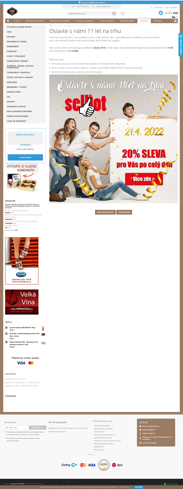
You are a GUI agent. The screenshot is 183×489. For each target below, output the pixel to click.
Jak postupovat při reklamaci (105, 435)
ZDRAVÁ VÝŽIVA (14, 92)
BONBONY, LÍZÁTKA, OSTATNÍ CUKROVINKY (20, 67)
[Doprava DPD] (117, 465)
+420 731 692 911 (148, 430)
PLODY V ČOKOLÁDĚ (16, 56)
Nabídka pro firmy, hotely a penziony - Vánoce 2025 (68, 428)
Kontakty (158, 20)
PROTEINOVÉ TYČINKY (17, 41)
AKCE (9, 32)
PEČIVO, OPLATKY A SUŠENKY (20, 77)
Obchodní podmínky (34, 20)
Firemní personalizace (57, 431)
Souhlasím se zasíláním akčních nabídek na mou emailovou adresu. (23, 439)
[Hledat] (114, 13)
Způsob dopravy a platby (103, 429)
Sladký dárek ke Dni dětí (15, 379)
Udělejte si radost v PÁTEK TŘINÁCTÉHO (21, 386)
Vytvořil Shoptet (172, 484)
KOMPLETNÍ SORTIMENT (18, 116)
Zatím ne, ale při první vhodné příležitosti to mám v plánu (23, 216)
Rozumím (138, 487)
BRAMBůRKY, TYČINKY (17, 87)
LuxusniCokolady (149, 443)
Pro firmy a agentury (84, 20)
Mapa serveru (99, 449)
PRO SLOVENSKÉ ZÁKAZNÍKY (19, 111)
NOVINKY (11, 37)
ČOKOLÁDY (12, 51)
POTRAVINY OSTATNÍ (16, 106)
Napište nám (99, 447)
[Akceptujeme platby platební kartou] (88, 465)
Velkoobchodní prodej (59, 20)
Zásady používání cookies (103, 444)
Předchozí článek (105, 212)
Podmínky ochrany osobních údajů (107, 441)
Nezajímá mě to (11, 225)
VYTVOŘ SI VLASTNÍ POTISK (19, 27)
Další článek (124, 212)
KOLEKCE (11, 101)
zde (131, 487)
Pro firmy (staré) (57, 422)
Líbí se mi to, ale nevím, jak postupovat (21, 221)
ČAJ (8, 97)
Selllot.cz (91, 454)
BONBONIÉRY (13, 46)
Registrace (173, 7)
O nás (16, 20)
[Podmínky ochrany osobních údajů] (104, 465)
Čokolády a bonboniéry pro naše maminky (22, 382)
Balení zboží (98, 432)
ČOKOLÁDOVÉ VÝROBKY (17, 61)
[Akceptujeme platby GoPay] (69, 465)
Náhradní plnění (127, 20)
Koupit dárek (25, 157)
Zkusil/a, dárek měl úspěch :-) (17, 210)
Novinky (144, 20)
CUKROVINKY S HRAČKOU (18, 72)
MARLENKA (12, 82)
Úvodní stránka (8, 20)
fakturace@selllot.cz (151, 426)
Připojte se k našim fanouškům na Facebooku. (157, 438)
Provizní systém (107, 20)
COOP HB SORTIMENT (16, 121)
